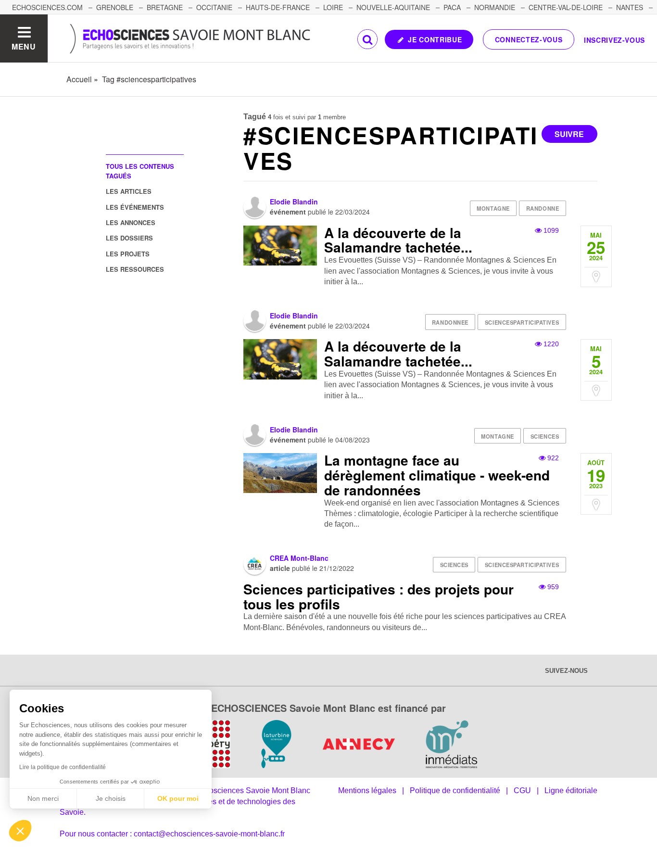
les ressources (135, 269)
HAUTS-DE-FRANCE (278, 7)
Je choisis (111, 798)
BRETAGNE (165, 7)
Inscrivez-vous (614, 40)
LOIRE (333, 7)
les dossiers (129, 237)
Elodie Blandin (294, 201)
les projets (128, 253)
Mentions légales (367, 790)
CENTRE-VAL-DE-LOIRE (566, 7)
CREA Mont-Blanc (299, 558)
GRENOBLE (114, 7)
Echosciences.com (47, 7)
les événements (135, 207)
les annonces (130, 222)
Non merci (43, 798)
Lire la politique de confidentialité (62, 767)
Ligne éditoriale (570, 790)
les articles (129, 191)
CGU (522, 790)
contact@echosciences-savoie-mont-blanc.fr (209, 834)
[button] (20, 830)
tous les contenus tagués (140, 171)
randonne (542, 208)
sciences (545, 436)
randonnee (450, 322)
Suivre (569, 133)
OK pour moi (178, 798)
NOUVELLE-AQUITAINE (393, 7)
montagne (493, 208)
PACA (452, 7)
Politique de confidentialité (455, 790)
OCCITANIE (214, 7)
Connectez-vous (529, 39)
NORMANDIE (494, 7)
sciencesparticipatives (522, 322)
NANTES (629, 7)
